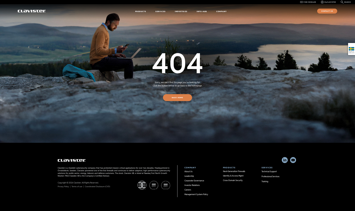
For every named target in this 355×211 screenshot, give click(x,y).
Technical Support (269, 171)
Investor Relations (192, 185)
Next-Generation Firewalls (234, 171)
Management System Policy (196, 194)
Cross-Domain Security (233, 180)
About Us (188, 171)
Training (265, 181)
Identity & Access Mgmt (233, 176)
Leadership (189, 176)
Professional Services (270, 176)
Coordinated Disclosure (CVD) (97, 186)
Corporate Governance (194, 180)
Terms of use (77, 186)
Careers (187, 190)
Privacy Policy (63, 186)
